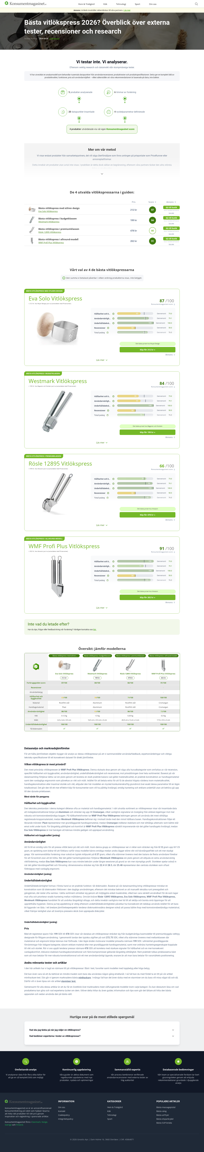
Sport (137, 4)
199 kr (97, 678)
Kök (105, 4)
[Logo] (25, 5)
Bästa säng (161, 1111)
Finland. (20, 1124)
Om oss (152, 4)
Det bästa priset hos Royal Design (148, 344)
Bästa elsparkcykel (164, 1119)
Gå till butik (171, 207)
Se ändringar (54, 38)
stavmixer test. (68, 981)
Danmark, (36, 1122)
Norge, (45, 1122)
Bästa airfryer (162, 1115)
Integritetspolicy (65, 1119)
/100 (64, 683)
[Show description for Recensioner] (108, 328)
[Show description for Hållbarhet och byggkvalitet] (113, 313)
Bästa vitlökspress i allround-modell (44, 538)
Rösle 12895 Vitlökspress (49, 232)
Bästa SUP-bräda (164, 1122)
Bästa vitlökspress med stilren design (44, 291)
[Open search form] (196, 4)
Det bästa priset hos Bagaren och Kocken (147, 426)
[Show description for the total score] (107, 332)
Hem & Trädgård (86, 4)
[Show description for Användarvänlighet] (113, 318)
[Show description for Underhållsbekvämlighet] (113, 323)
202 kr (163, 678)
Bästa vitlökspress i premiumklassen (43, 456)
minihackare (84, 977)
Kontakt (61, 1111)
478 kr (130, 678)
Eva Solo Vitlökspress (48, 211)
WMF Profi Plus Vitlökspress (51, 242)
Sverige (8, 1124)
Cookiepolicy (64, 1115)
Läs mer (127, 10)
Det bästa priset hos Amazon (147, 509)
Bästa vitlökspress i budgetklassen (43, 373)
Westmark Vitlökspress (48, 221)
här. (94, 629)
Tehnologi (121, 4)
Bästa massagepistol (165, 1107)
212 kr (64, 678)
